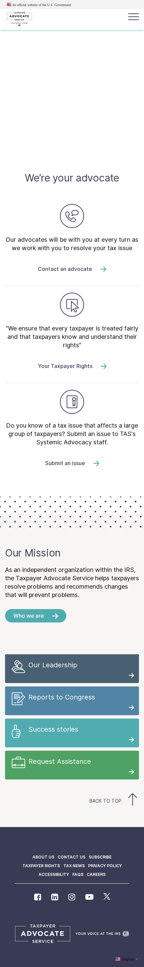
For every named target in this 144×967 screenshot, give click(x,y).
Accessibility (54, 874)
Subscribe (100, 857)
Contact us (71, 857)
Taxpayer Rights (41, 865)
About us (43, 857)
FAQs (77, 874)
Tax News (74, 865)
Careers (96, 874)
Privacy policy (105, 865)
